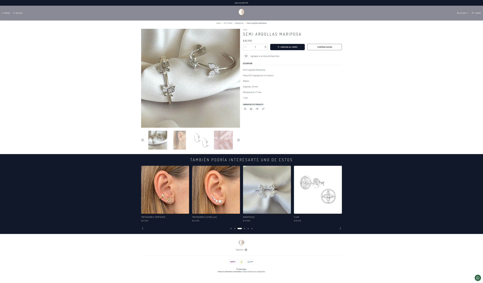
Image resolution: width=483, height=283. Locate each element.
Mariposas (239, 23)
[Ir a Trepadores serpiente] (165, 190)
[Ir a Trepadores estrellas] (216, 190)
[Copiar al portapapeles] (263, 109)
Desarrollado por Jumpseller (254, 271)
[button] (231, 228)
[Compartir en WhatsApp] (251, 109)
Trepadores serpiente (153, 217)
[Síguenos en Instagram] (246, 250)
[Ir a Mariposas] (267, 190)
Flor (296, 217)
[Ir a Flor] (318, 190)
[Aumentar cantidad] (265, 47)
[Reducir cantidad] (245, 47)
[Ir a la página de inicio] (241, 13)
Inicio (219, 23)
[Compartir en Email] (257, 109)
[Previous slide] (143, 140)
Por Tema (228, 23)
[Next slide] (238, 140)
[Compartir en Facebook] (245, 109)
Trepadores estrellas (204, 217)
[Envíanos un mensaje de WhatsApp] (478, 278)
